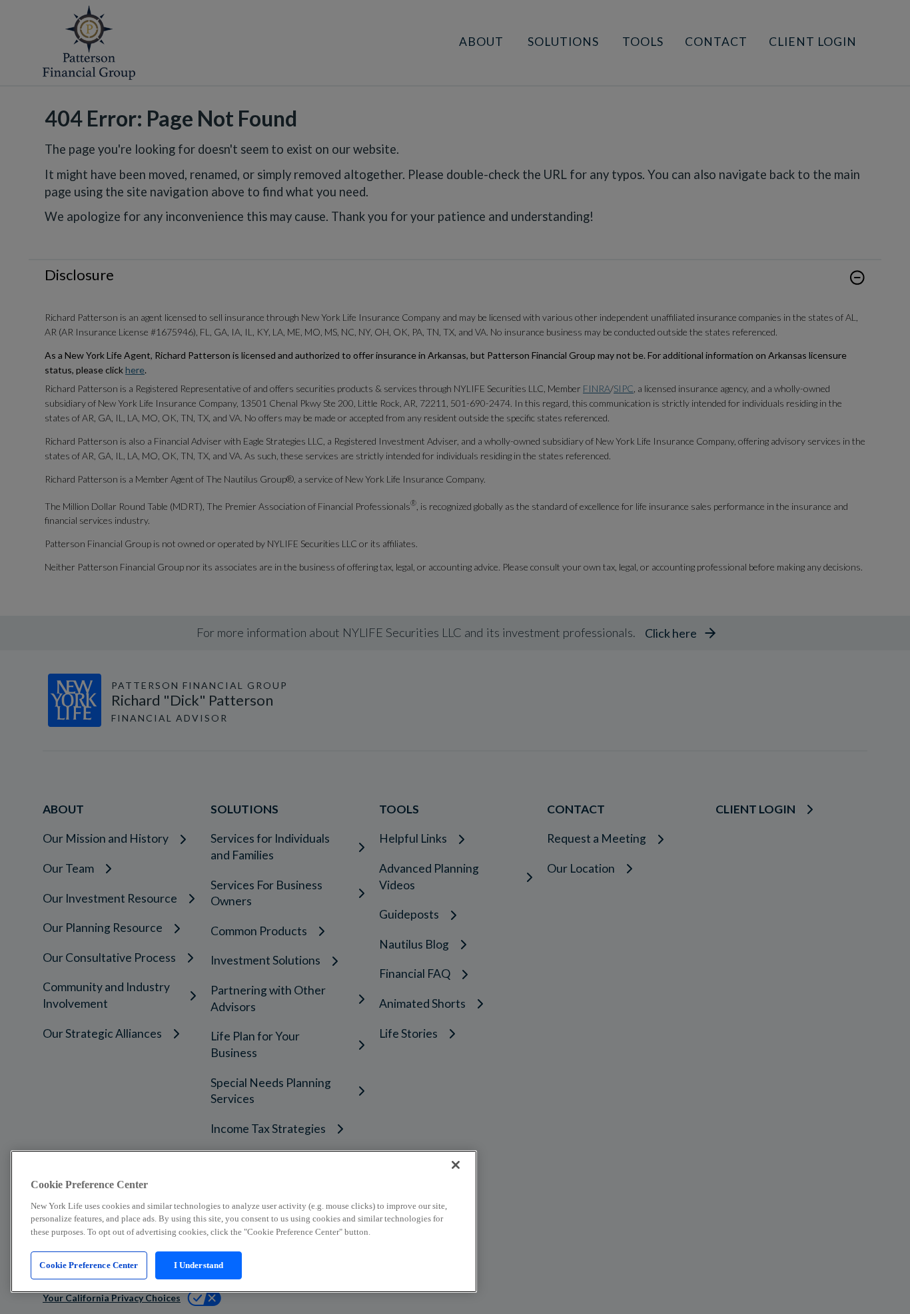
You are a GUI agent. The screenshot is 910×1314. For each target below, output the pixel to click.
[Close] (455, 1165)
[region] (244, 1221)
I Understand (199, 1265)
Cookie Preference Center (88, 1265)
